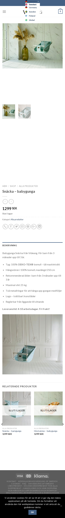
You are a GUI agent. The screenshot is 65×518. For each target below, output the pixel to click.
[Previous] (7, 62)
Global (32, 20)
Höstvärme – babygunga (45, 431)
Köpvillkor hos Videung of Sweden (38, 481)
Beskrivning (9, 245)
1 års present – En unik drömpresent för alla (33, 486)
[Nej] (61, 506)
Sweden (32, 12)
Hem (4, 186)
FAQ (24, 483)
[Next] (57, 62)
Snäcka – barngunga (11, 431)
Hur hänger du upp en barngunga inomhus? (32, 490)
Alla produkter (28, 186)
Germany (33, 1)
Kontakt (11, 481)
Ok (32, 512)
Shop (13, 186)
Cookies (15, 483)
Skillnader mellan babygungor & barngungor (32, 493)
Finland (32, 16)
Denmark (33, 4)
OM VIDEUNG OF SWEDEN (41, 483)
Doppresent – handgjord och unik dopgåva (32, 488)
